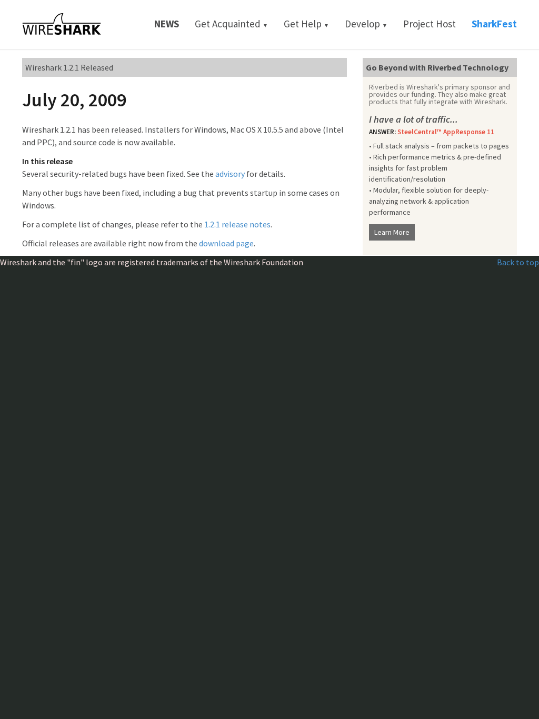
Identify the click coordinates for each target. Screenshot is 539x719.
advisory (230, 173)
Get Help (306, 23)
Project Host (429, 23)
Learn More (392, 232)
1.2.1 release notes (237, 224)
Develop (366, 23)
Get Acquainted (231, 23)
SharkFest (494, 23)
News (166, 23)
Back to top (518, 262)
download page (226, 243)
